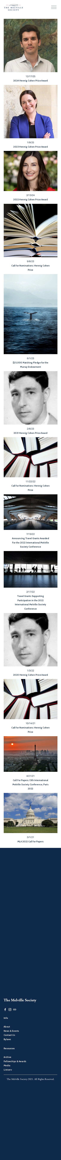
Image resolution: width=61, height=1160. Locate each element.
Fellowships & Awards (15, 1061)
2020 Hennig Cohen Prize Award (30, 675)
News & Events (11, 1031)
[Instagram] (9, 1009)
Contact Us (9, 1035)
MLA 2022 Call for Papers (30, 841)
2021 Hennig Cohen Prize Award (31, 433)
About (7, 1026)
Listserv (8, 1069)
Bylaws (7, 1039)
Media (7, 1065)
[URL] (14, 1009)
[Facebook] (5, 1009)
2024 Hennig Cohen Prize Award (30, 80)
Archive (7, 1057)
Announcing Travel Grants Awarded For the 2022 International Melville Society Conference (30, 542)
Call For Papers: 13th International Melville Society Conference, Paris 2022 (30, 784)
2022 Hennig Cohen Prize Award (30, 199)
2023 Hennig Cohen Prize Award (30, 146)
